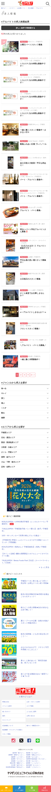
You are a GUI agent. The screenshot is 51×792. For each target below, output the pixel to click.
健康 (3, 418)
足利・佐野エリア (8, 467)
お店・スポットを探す (7, 790)
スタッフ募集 (6, 734)
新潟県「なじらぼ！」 (33, 757)
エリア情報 (32, 790)
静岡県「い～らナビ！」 (33, 763)
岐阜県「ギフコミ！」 (18, 759)
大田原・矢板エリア (9, 447)
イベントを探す (19, 790)
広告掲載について (7, 725)
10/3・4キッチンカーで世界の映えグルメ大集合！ (21, 536)
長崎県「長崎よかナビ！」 (34, 755)
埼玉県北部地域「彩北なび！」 (15, 767)
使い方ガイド (6, 711)
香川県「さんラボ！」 (33, 761)
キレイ (3, 393)
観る (3, 413)
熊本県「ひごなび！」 (33, 753)
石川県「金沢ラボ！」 (18, 765)
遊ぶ (3, 403)
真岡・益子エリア (8, 457)
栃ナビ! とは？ (26, 697)
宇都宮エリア (6, 432)
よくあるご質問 (31, 711)
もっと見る (45, 567)
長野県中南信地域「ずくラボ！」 (36, 759)
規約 (3, 716)
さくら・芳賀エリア (9, 452)
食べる (3, 388)
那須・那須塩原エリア (10, 442)
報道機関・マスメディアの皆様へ (12, 730)
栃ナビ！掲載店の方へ (33, 725)
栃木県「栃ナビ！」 (19, 753)
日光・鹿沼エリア (8, 437)
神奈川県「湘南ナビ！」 (17, 763)
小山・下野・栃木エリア (10, 462)
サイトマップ (6, 720)
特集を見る (45, 790)
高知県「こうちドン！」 (33, 767)
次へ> (33, 375)
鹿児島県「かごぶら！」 (33, 765)
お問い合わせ (31, 716)
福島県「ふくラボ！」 (18, 757)
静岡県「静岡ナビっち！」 (17, 755)
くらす (3, 408)
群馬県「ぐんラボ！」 (18, 761)
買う (3, 398)
